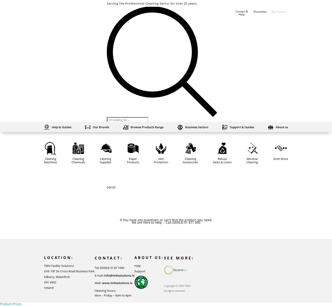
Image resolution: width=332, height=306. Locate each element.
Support (139, 271)
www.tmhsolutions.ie (117, 283)
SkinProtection (161, 160)
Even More (281, 159)
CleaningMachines (50, 160)
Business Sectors (196, 127)
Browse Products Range (147, 127)
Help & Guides (61, 127)
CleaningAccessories (190, 160)
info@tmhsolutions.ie (119, 275)
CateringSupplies (105, 160)
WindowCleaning (252, 160)
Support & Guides (242, 127)
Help (137, 266)
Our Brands (101, 127)
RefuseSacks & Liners (222, 160)
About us (282, 127)
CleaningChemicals (78, 160)
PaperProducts (133, 160)
